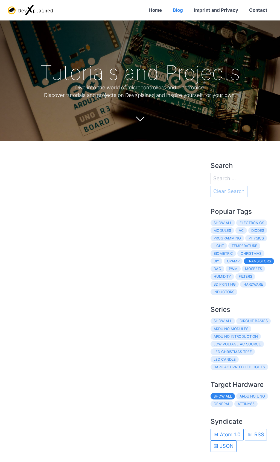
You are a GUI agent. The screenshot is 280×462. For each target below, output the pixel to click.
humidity (222, 276)
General (222, 404)
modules (222, 230)
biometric (223, 253)
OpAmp (233, 261)
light (219, 246)
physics (256, 238)
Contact (258, 10)
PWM (233, 268)
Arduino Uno (252, 396)
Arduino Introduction (236, 336)
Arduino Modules (231, 329)
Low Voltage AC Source (237, 344)
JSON (226, 446)
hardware (253, 284)
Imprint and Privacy (216, 10)
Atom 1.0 (229, 434)
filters (245, 276)
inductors (224, 292)
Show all (223, 223)
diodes (257, 230)
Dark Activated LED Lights (239, 367)
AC (241, 230)
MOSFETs (253, 268)
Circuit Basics (254, 321)
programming (227, 238)
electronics (252, 223)
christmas (251, 253)
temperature (244, 246)
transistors (259, 261)
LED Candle (225, 359)
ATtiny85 (246, 404)
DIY (216, 261)
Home (155, 10)
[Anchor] (247, 72)
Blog (178, 10)
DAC (217, 268)
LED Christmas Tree (233, 352)
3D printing (225, 284)
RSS (258, 434)
